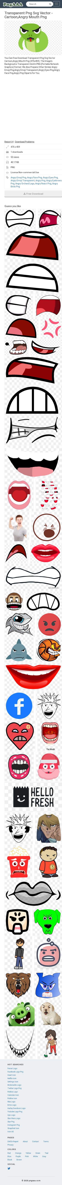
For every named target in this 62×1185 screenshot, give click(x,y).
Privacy (10, 1145)
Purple (18, 1156)
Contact (35, 1142)
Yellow (28, 1153)
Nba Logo (11, 1102)
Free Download (34, 193)
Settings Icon (13, 1082)
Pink (27, 1156)
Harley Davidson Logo (16, 1108)
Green (38, 1153)
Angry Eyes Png (50, 177)
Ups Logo (11, 1115)
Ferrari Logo (12, 1068)
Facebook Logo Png (15, 1072)
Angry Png (40, 180)
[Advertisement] (31, 107)
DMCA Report (13, 1142)
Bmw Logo (12, 1105)
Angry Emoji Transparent (23, 180)
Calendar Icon (13, 1095)
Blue (9, 1156)
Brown (19, 1160)
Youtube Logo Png (15, 1112)
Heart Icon (12, 1075)
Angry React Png (43, 183)
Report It (9, 142)
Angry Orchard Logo (24, 183)
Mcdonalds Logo (14, 1085)
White (35, 1156)
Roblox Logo (13, 1092)
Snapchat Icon (13, 1128)
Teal (46, 1153)
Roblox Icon (12, 1098)
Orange (18, 1153)
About (25, 1142)
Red (9, 1153)
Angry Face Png (34, 177)
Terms (46, 1142)
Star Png (11, 1122)
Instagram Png (14, 1125)
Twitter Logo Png (15, 1088)
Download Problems (24, 142)
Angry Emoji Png (18, 177)
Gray (44, 1156)
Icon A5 (11, 1132)
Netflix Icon (12, 1078)
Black (10, 1160)
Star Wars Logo (14, 1118)
